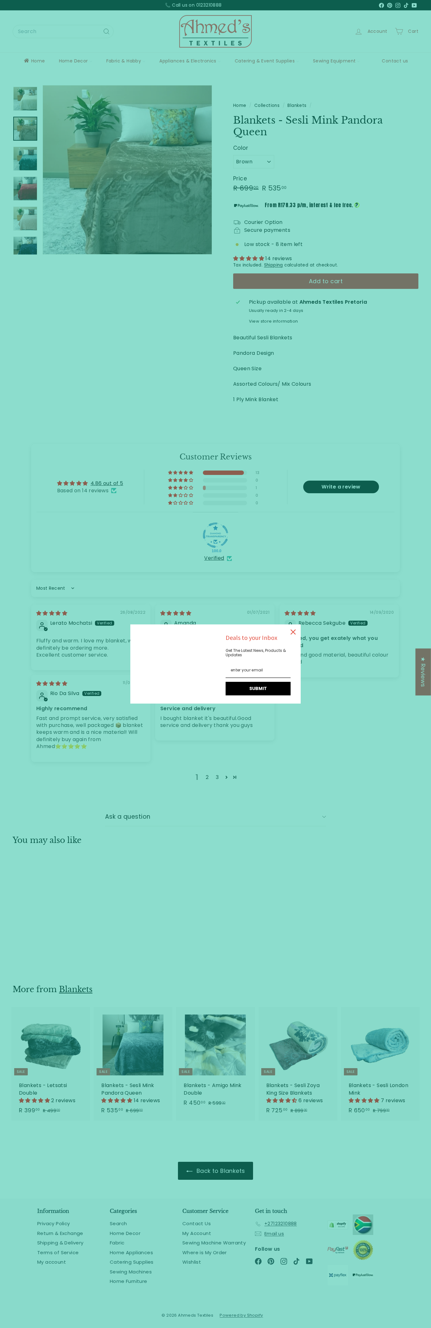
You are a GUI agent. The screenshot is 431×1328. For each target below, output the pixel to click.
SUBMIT (258, 688)
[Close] (293, 632)
